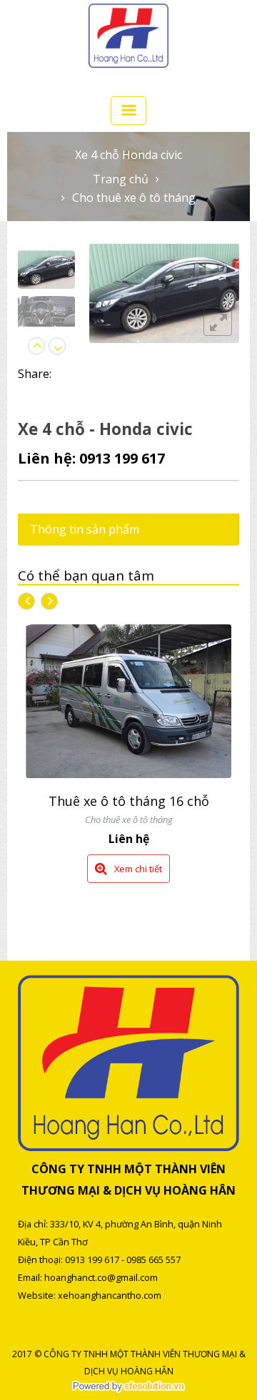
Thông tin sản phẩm (84, 529)
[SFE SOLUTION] (128, 1386)
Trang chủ (120, 179)
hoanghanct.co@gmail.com (101, 1277)
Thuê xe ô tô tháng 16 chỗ (129, 800)
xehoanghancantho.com (109, 1295)
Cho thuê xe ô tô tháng (134, 197)
